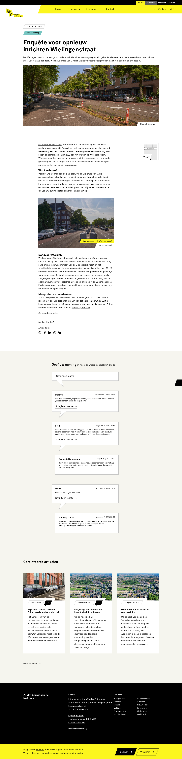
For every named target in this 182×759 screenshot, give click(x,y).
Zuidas (140, 2)
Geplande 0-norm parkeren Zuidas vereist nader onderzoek (43, 611)
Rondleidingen (120, 714)
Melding (117, 708)
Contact (110, 9)
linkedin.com (49, 332)
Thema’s (73, 9)
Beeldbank (141, 714)
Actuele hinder (143, 698)
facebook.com (44, 332)
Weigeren (145, 752)
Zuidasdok (150, 2)
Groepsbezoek (120, 711)
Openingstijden (75, 715)
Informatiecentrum (166, 2)
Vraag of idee (119, 698)
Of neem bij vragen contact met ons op (96, 365)
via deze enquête (62, 300)
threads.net (39, 332)
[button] (160, 9)
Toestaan (123, 752)
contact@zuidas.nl (81, 307)
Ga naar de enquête (48, 313)
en (175, 9)
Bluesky (59, 332)
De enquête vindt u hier (50, 144)
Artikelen (141, 701)
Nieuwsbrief (142, 704)
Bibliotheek (142, 711)
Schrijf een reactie (65, 376)
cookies (40, 749)
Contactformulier (76, 722)
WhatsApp (54, 332)
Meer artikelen (30, 663)
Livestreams (142, 708)
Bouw (58, 9)
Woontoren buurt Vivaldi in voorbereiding (135, 611)
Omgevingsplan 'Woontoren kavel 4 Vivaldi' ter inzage (88, 611)
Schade (117, 704)
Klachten (117, 701)
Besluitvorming (33, 33)
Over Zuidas (92, 9)
